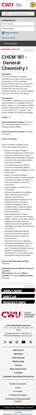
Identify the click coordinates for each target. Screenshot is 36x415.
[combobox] (18, 14)
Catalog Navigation (11, 43)
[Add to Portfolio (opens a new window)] (25, 50)
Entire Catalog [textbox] (7, 24)
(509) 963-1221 (26, 336)
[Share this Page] (28, 50)
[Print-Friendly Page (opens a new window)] (30, 50)
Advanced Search (8, 38)
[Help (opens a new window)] (33, 50)
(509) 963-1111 (26, 333)
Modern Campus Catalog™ (23, 414)
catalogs (8, 410)
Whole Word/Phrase (11, 33)
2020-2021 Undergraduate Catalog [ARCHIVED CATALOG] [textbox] (18, 14)
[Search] (32, 28)
